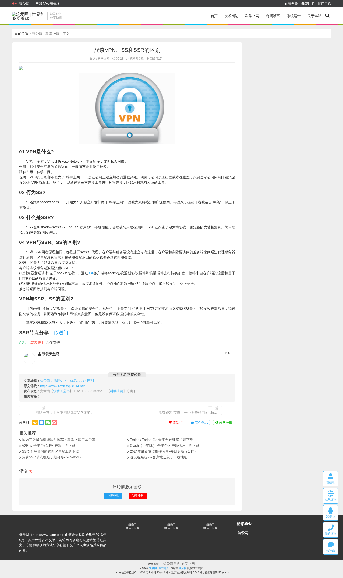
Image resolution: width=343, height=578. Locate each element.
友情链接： (154, 564)
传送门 (61, 332)
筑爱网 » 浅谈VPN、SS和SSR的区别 (67, 381)
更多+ (228, 353)
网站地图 (164, 568)
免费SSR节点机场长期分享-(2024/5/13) (52, 457)
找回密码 (324, 4)
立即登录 (113, 495)
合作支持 (53, 342)
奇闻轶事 (273, 16)
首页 (214, 16)
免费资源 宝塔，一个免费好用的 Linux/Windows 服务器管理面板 (188, 413)
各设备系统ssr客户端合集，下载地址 (158, 457)
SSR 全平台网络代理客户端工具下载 (50, 451)
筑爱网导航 (171, 564)
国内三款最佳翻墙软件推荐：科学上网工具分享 (58, 440)
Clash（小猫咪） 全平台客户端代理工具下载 (164, 446)
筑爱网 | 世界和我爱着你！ (39, 4)
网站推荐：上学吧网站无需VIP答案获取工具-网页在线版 (65, 413)
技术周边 (231, 16)
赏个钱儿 (201, 422)
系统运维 (294, 16)
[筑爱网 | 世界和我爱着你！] (28, 16)
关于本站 (315, 16)
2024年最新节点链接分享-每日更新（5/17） (164, 451)
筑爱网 (37, 34)
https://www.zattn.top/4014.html (63, 386)
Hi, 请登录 (291, 4)
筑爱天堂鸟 (136, 58)
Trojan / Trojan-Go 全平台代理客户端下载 (161, 440)
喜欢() (178, 422)
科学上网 (252, 16)
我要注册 (308, 4)
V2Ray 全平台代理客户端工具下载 (48, 446)
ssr (90, 273)
